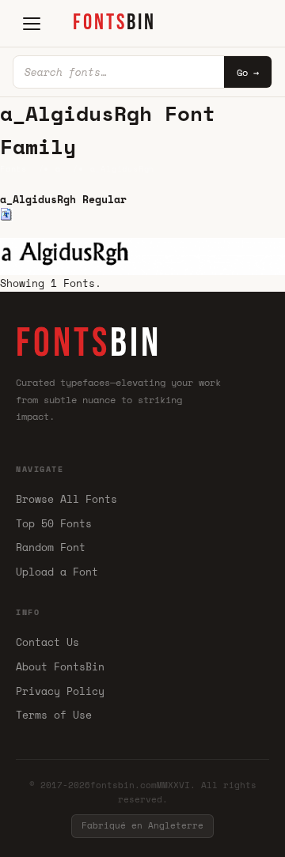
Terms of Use (54, 715)
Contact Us (47, 642)
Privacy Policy (60, 691)
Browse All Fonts (66, 499)
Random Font (51, 547)
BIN (114, 22)
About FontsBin (60, 666)
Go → (248, 72)
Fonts (13, 169)
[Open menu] (32, 24)
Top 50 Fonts (54, 523)
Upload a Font (57, 572)
